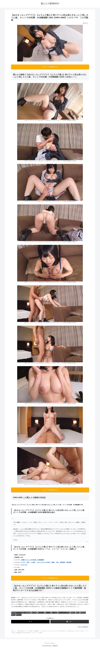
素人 (57, 562)
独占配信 (68, 562)
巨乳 (28, 562)
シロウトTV (23, 564)
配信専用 (62, 562)
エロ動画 (34, 612)
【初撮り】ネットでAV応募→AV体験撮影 (32, 559)
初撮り (53, 562)
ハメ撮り (32, 562)
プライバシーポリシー (50, 643)
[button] (69, 621)
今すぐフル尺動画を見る (50, 67)
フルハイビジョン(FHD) (43, 562)
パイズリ (22, 562)
